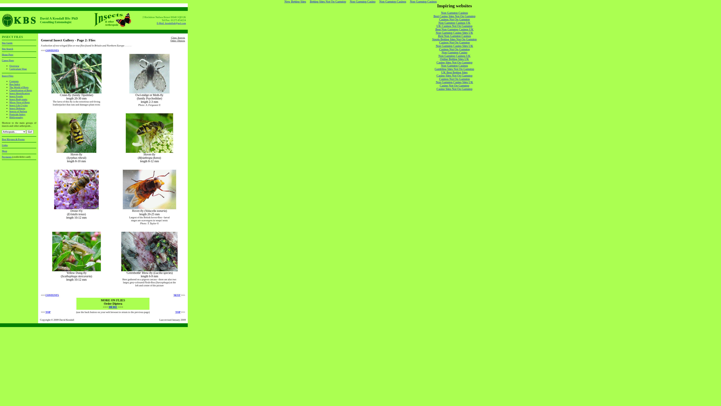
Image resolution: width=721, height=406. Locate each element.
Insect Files (7, 75)
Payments (7, 156)
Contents (14, 81)
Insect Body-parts (18, 99)
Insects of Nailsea (18, 111)
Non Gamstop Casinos (454, 12)
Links (5, 145)
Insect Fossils (16, 96)
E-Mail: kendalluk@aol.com (171, 23)
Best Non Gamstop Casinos (454, 36)
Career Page (8, 60)
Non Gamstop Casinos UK (454, 22)
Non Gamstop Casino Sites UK (454, 32)
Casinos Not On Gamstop (454, 19)
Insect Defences (17, 108)
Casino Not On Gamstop (454, 85)
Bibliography (16, 117)
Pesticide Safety (17, 114)
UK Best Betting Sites (454, 72)
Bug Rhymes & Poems (13, 139)
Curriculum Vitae (18, 68)
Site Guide (7, 43)
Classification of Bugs (20, 90)
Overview (14, 65)
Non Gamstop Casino (454, 52)
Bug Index (14, 84)
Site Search (7, 48)
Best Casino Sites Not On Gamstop (454, 16)
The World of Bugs (19, 87)
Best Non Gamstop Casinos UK (454, 29)
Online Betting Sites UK (454, 59)
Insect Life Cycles (18, 105)
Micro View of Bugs (19, 102)
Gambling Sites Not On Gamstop (454, 69)
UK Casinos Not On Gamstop (454, 26)
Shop (4, 151)
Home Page (7, 54)
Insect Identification (19, 93)
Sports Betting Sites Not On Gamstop (454, 39)
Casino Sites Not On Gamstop (454, 62)
